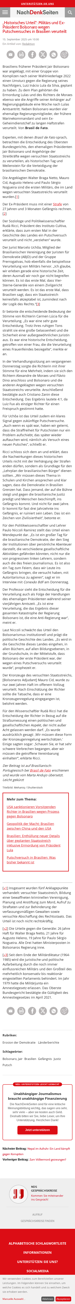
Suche (70, 12)
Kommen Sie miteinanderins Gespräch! (47, 1197)
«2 (5, 928)
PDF (21, 54)
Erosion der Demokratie (19, 1043)
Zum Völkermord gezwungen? (47, 1159)
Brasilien (30, 1059)
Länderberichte (48, 1043)
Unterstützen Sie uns (37, 3)
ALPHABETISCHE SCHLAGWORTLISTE (37, 1243)
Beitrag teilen (11, 54)
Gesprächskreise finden (37, 1221)
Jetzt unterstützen (37, 1129)
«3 (5, 955)
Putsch (7, 1065)
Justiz (57, 1059)
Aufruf (37, 1214)
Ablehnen (47, 1298)
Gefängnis (45, 1059)
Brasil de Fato (40, 770)
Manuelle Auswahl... (14, 1298)
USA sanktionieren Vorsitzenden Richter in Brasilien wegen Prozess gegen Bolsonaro (33, 811)
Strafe (57, 204)
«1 (5, 888)
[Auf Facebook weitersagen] (32, 57)
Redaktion (28, 44)
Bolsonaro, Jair (13, 1059)
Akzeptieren (63, 1298)
